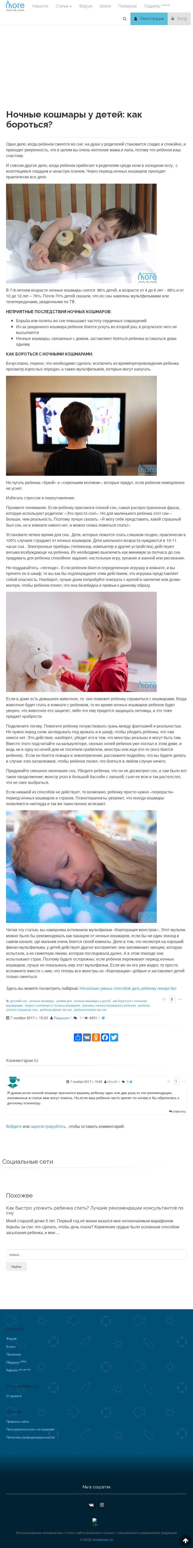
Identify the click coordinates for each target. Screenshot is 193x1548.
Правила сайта (17, 1421)
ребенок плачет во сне (90, 1009)
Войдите (14, 1126)
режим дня (64, 1001)
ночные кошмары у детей (92, 1001)
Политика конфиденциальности (30, 1437)
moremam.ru (102, 1539)
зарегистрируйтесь (49, 1126)
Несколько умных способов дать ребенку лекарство (128, 988)
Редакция (61, 1017)
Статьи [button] (62, 6)
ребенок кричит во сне (56, 1009)
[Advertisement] (96, 74)
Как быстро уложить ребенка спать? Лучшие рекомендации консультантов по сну (94, 1210)
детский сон (18, 1001)
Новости (40, 6)
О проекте (14, 1395)
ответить (179, 1111)
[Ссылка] (105, 1017)
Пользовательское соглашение (30, 1429)
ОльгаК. (112, 1081)
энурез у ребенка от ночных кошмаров (52, 1005)
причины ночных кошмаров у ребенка (109, 1005)
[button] (124, 19)
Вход (181, 18)
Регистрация (151, 18)
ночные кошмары (41, 1001)
